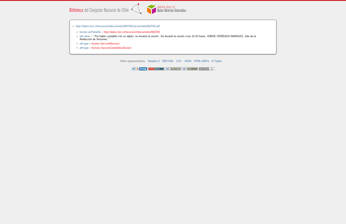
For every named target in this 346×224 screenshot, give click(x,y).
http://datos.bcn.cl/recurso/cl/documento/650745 (132, 31)
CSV (179, 61)
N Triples (217, 61)
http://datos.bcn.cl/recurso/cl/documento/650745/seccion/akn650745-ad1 (118, 26)
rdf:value (85, 36)
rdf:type (84, 43)
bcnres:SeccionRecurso (105, 43)
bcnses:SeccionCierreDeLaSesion (111, 47)
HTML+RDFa (201, 61)
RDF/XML (168, 61)
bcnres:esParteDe (90, 31)
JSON (187, 61)
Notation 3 (154, 61)
